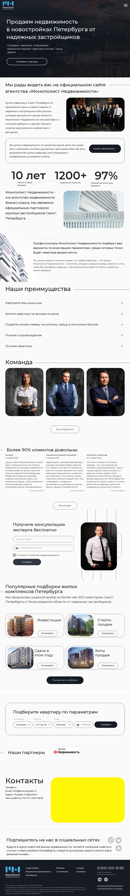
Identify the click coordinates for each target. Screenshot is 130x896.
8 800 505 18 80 (110, 868)
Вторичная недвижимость (38, 871)
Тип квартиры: (18, 719)
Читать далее (36, 490)
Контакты (81, 871)
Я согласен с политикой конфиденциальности (38, 555)
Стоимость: (38, 719)
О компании (62, 871)
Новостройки (32, 868)
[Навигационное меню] (125, 5)
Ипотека (60, 868)
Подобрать (106, 725)
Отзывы (80, 868)
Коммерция (31, 875)
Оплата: (57, 719)
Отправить (27, 562)
